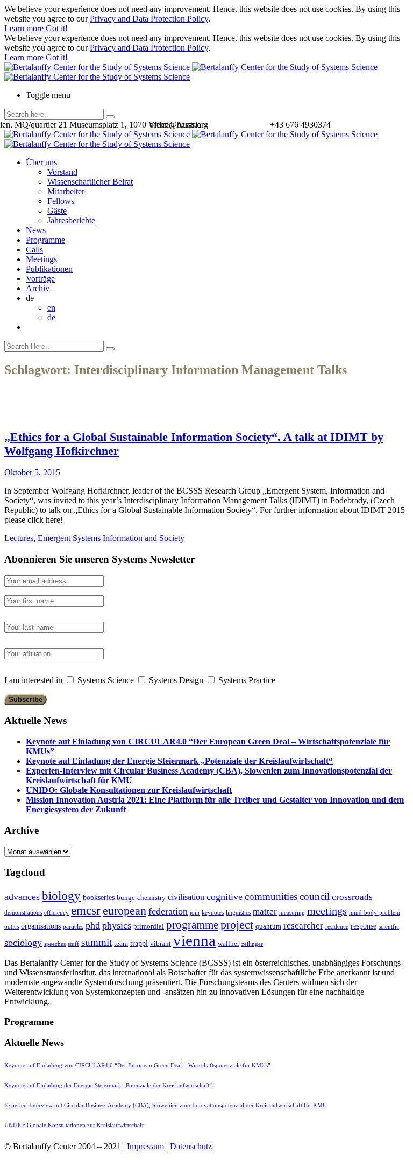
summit (96, 942)
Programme (45, 239)
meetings (327, 911)
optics (11, 927)
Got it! (57, 28)
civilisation (186, 897)
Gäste (57, 210)
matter (265, 911)
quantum (268, 926)
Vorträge (40, 278)
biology (61, 896)
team (121, 943)
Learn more (25, 28)
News (36, 230)
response (363, 926)
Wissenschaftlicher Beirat (90, 181)
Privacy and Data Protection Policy (149, 18)
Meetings (41, 259)
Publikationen (49, 268)
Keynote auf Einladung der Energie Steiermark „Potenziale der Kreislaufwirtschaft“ (179, 760)
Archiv (37, 288)
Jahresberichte (71, 220)
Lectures (18, 538)
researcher (303, 925)
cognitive (224, 896)
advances (22, 896)
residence (336, 927)
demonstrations (23, 913)
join (195, 913)
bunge (126, 898)
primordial (148, 926)
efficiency (56, 913)
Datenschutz (191, 1146)
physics (116, 925)
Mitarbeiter (65, 191)
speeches (55, 944)
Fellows (60, 201)
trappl (139, 943)
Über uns (41, 162)
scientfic (389, 927)
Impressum (145, 1146)
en (51, 307)
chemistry (151, 898)
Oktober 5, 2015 (32, 472)
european (124, 910)
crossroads (352, 897)
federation (168, 911)
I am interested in (33, 680)
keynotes (213, 913)
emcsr (86, 910)
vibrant (160, 943)
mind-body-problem (374, 913)
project (236, 924)
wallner (228, 943)
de (51, 317)
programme (192, 924)
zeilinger (252, 944)
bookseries (99, 897)
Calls (34, 249)
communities (271, 896)
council (315, 896)
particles (73, 927)
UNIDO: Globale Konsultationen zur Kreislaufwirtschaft (129, 790)
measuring (292, 913)
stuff (73, 944)
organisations (41, 926)
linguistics (238, 913)
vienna (194, 940)
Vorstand (62, 172)
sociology (23, 942)
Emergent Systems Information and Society (111, 538)
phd (93, 925)
